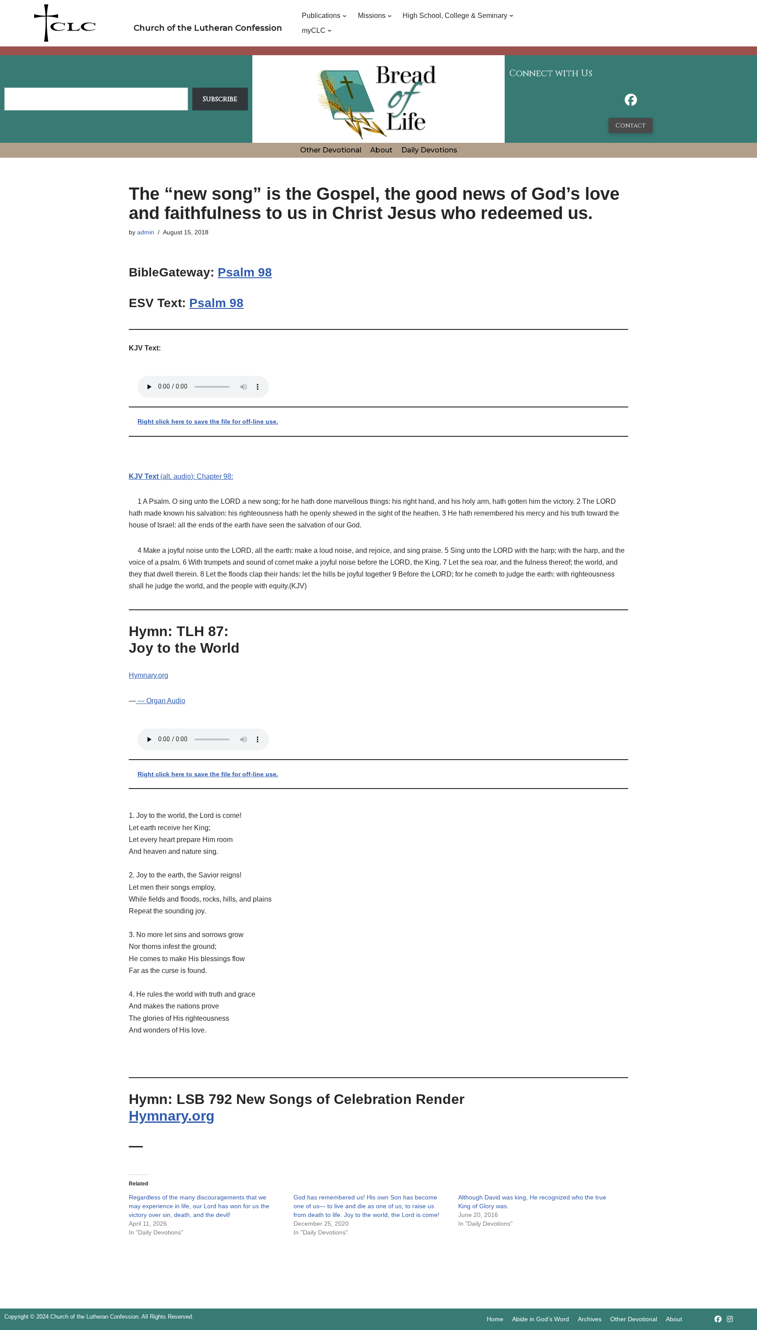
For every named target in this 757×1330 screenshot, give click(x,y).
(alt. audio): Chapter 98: (181, 476)
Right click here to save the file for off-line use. (208, 421)
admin (145, 232)
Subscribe (220, 99)
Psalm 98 (245, 272)
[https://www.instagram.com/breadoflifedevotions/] (730, 1319)
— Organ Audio (160, 700)
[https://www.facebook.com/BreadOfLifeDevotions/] (631, 102)
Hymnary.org (148, 675)
